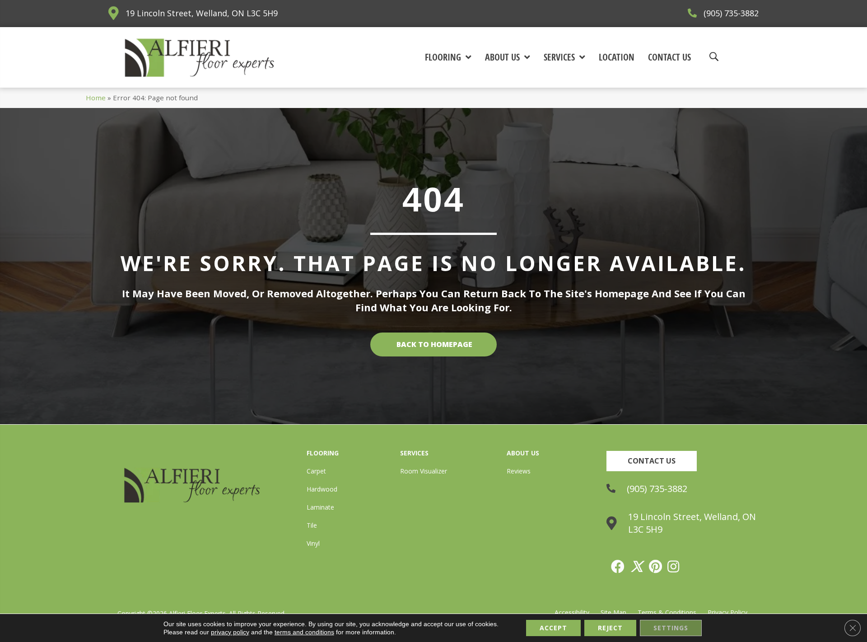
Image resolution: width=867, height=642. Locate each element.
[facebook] (618, 566)
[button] (651, 461)
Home (96, 97)
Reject (610, 627)
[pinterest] (656, 566)
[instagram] (673, 566)
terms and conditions (304, 632)
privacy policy (230, 632)
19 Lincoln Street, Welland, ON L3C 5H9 (202, 13)
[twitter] (637, 566)
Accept (553, 627)
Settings (670, 627)
